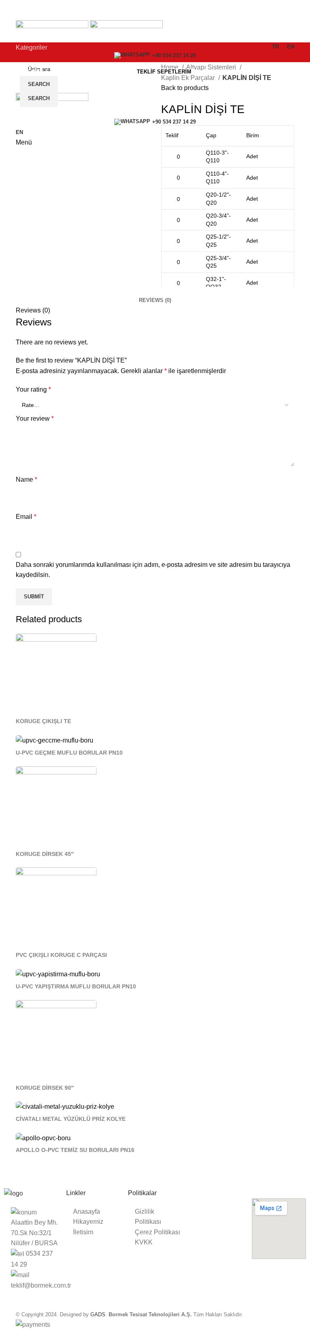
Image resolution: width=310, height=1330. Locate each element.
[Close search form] (10, 10)
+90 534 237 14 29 (174, 55)
